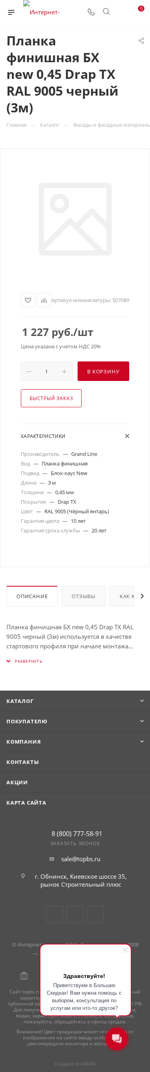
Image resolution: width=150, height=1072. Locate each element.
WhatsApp (95, 914)
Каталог (20, 701)
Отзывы (84, 596)
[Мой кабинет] (121, 12)
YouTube (75, 914)
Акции (17, 782)
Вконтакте (54, 914)
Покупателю (27, 721)
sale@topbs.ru (80, 859)
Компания (23, 741)
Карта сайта (26, 802)
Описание (32, 596)
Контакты (22, 762)
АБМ (88, 1063)
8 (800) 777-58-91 (77, 834)
